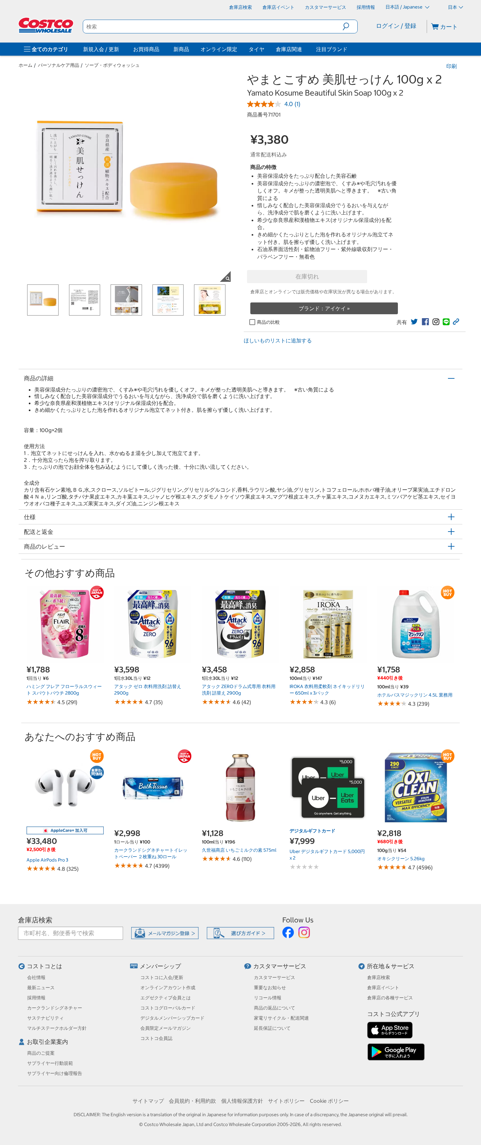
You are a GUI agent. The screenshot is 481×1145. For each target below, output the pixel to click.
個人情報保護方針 (242, 1101)
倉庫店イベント (383, 988)
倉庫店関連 (289, 49)
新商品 (181, 49)
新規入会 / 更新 (101, 49)
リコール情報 (267, 998)
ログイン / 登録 (396, 25)
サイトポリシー (286, 1101)
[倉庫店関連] (303, 49)
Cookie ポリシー (329, 1101)
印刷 (451, 66)
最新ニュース (41, 988)
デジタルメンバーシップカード (172, 1018)
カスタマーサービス (279, 966)
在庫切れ (307, 276)
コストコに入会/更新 (161, 977)
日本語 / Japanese (404, 7)
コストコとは (44, 966)
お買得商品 (146, 49)
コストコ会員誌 (156, 1038)
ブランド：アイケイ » (324, 308)
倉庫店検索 (35, 920)
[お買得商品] (160, 49)
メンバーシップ (160, 966)
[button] (350, 26)
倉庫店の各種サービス (390, 998)
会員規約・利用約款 (192, 1101)
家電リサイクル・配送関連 (281, 1018)
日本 (452, 7)
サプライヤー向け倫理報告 (54, 1073)
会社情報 (36, 977)
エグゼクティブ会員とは (165, 998)
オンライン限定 (219, 49)
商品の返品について (274, 1008)
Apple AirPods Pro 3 (47, 860)
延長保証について (272, 1028)
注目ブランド (331, 49)
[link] (414, 322)
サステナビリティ (45, 1018)
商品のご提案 (41, 1053)
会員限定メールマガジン (165, 1028)
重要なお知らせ (270, 988)
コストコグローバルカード (167, 1008)
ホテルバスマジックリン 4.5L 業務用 (415, 695)
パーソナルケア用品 (58, 65)
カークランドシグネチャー (54, 1008)
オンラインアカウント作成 (167, 988)
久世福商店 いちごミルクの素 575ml (239, 850)
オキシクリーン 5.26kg (400, 859)
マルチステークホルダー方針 (57, 1028)
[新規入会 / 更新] (120, 49)
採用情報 (36, 998)
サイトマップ (148, 1101)
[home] (46, 25)
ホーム (25, 65)
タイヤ (256, 49)
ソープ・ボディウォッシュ (112, 65)
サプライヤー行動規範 (50, 1063)
